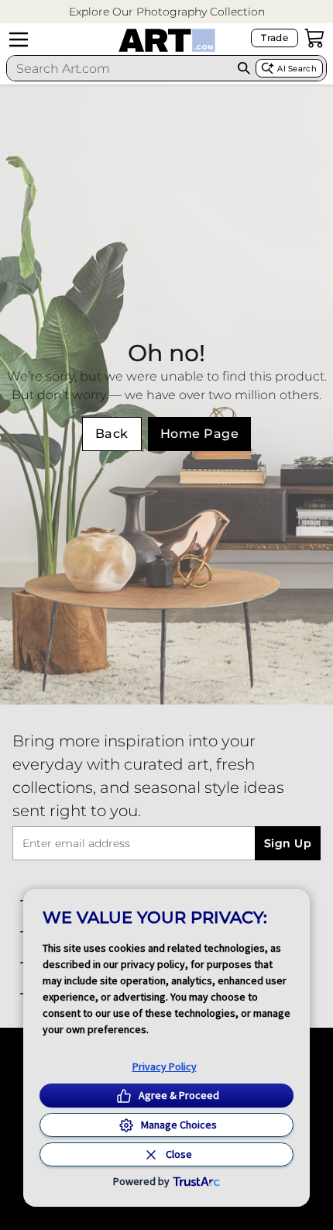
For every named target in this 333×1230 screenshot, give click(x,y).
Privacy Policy (164, 1066)
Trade (274, 37)
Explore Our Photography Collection (167, 12)
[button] (167, 12)
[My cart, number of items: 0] (314, 38)
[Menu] (18, 39)
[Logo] (166, 40)
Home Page (199, 433)
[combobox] (119, 68)
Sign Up (287, 843)
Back (112, 433)
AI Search (297, 69)
